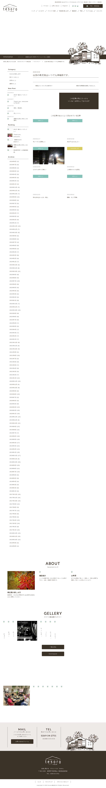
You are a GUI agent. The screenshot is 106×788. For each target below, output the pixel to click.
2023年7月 (13, 281)
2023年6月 (13, 284)
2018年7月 (13, 471)
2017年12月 (13, 494)
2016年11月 (13, 536)
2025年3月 (13, 216)
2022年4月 (13, 329)
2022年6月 (13, 323)
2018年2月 (13, 488)
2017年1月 (13, 530)
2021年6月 (13, 361)
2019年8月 (13, 429)
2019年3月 (13, 446)
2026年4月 (13, 174)
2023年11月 (13, 268)
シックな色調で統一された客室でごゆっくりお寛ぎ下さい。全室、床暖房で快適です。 (52, 578)
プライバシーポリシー (62, 781)
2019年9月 (13, 426)
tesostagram (53, 653)
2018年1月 (13, 491)
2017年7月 (13, 510)
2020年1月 (13, 413)
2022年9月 (13, 313)
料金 (81, 11)
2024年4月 (13, 252)
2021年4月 (13, 368)
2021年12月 (13, 342)
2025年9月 (13, 197)
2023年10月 (13, 271)
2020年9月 (13, 391)
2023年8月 (13, 277)
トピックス (99, 11)
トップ (33, 11)
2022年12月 (13, 303)
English (65, 5)
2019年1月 (13, 452)
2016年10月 (13, 539)
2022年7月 (13, 319)
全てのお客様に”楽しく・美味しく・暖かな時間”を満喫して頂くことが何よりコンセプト (84, 578)
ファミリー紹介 (52, 11)
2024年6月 (13, 245)
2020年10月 (13, 387)
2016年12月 (13, 533)
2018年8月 (13, 468)
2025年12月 (13, 187)
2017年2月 (13, 526)
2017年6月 (13, 513)
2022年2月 (13, 336)
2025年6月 (13, 206)
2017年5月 (13, 517)
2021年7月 (13, 358)
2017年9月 (13, 504)
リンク (39, 781)
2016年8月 (13, 546)
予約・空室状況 (94, 6)
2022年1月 (13, 339)
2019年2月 (13, 449)
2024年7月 (13, 242)
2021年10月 (13, 349)
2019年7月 (13, 433)
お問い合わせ (55, 5)
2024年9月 (13, 235)
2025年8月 (13, 200)
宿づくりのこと (14, 77)
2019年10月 (13, 423)
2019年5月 (13, 439)
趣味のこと (13, 83)
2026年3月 (13, 177)
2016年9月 (13, 542)
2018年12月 (13, 455)
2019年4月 (13, 442)
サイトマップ (48, 781)
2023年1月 (13, 300)
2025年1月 (13, 223)
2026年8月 (13, 161)
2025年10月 (13, 193)
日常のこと (13, 80)
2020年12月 (13, 381)
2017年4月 (13, 520)
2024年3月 (13, 255)
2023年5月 (13, 287)
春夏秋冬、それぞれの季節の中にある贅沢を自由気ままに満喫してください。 (21, 594)
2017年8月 (13, 507)
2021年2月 (13, 374)
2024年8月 (13, 239)
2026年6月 (13, 168)
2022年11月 (13, 307)
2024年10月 (13, 232)
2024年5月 (13, 248)
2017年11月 (13, 497)
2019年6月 (13, 436)
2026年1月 (13, 184)
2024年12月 (13, 226)
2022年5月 (13, 326)
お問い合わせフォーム (22, 741)
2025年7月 (13, 203)
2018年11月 (13, 458)
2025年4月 (13, 213)
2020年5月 (13, 400)
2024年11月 (13, 229)
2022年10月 (13, 310)
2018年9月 (13, 465)
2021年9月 (13, 352)
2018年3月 (13, 484)
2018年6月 (13, 475)
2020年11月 (13, 384)
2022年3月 (13, 332)
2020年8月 (13, 394)
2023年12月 (13, 264)
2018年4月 (13, 481)
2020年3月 (13, 407)
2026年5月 (13, 171)
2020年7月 (13, 397)
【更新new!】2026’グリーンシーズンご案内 (34, 57)
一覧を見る (53, 647)
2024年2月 (13, 258)
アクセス (46, 5)
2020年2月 (13, 410)
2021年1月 (13, 378)
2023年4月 (13, 290)
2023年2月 (13, 297)
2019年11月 (13, 420)
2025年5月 (13, 210)
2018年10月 (13, 462)
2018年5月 (13, 478)
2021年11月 (13, 345)
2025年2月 (13, 219)
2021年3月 (13, 371)
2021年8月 (13, 355)
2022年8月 (13, 316)
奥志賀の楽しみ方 (64, 11)
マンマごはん (89, 11)
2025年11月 (13, 190)
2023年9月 (13, 274)
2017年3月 (13, 523)
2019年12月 (13, 416)
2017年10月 (13, 500)
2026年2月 (13, 180)
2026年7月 (13, 164)
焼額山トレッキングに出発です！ (44, 85)
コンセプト (41, 11)
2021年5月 (13, 365)
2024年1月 (13, 261)
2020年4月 (13, 403)
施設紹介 (74, 11)
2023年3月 (13, 294)
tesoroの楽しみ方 (15, 74)
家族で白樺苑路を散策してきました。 (86, 85)
